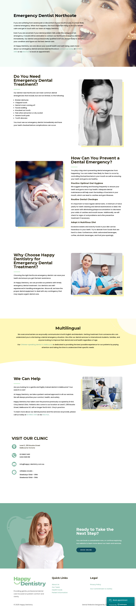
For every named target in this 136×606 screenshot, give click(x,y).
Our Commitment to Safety (101, 589)
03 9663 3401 (32, 415)
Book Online (86, 550)
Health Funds (57, 590)
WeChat (26, 52)
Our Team (56, 587)
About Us (55, 584)
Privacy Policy (95, 584)
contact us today (66, 49)
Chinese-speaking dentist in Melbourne (37, 344)
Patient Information (60, 592)
